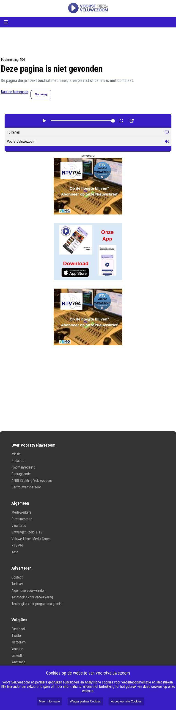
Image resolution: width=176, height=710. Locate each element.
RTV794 (17, 545)
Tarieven (17, 584)
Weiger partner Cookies (85, 701)
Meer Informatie (49, 701)
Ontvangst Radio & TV (27, 532)
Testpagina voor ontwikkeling (32, 597)
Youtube (17, 649)
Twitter (16, 635)
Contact (17, 577)
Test (14, 552)
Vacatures (18, 525)
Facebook (18, 629)
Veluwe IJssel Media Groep (31, 539)
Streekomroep (21, 519)
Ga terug (41, 94)
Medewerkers (21, 512)
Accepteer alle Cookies (126, 701)
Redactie (17, 460)
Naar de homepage (14, 92)
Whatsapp (18, 662)
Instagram (18, 642)
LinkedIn (17, 655)
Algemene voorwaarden (28, 590)
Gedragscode (21, 474)
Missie (16, 454)
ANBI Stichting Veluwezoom (31, 480)
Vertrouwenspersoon (26, 487)
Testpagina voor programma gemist (37, 604)
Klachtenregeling (23, 467)
